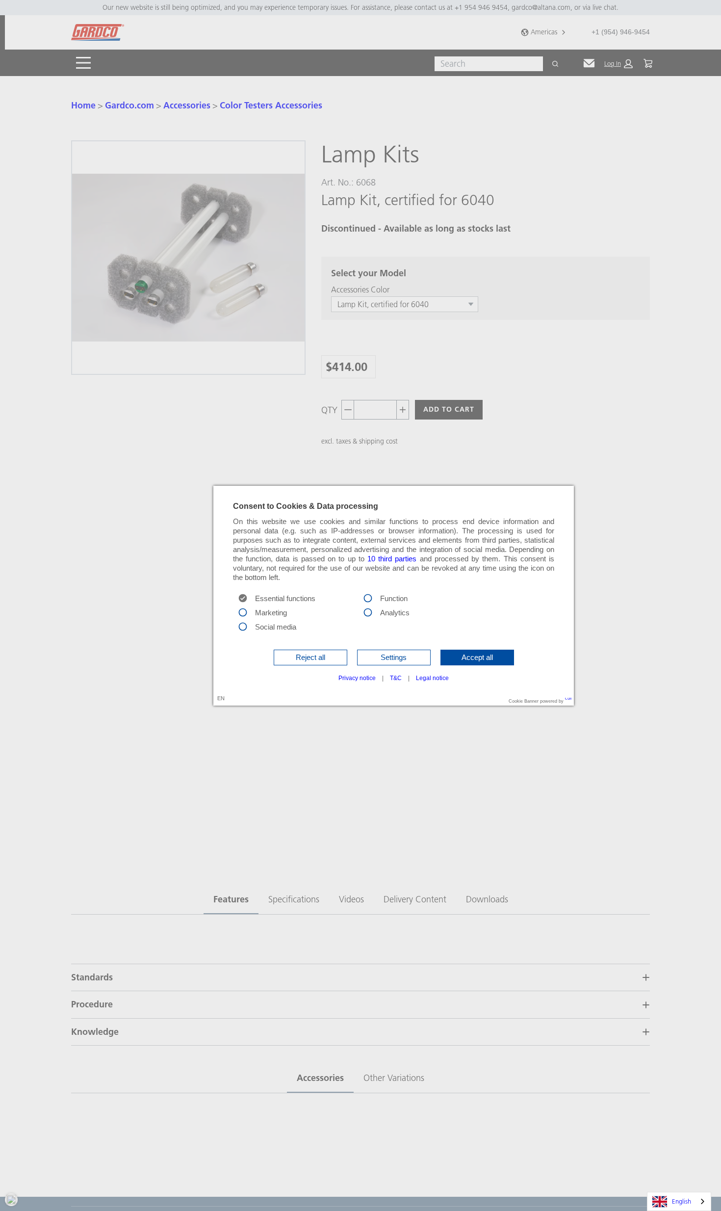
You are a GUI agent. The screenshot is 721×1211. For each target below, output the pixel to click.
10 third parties (391, 559)
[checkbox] (368, 598)
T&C (396, 678)
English (681, 1201)
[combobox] (679, 1201)
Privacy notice (357, 678)
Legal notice (432, 678)
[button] (310, 657)
